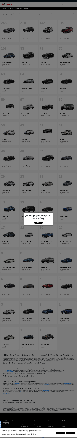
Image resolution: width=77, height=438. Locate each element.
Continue (38, 222)
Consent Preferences (0, 424)
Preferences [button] (35, 434)
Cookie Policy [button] (10, 434)
